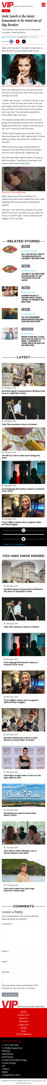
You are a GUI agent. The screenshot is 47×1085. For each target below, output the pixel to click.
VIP (3, 1066)
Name (5, 951)
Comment (7, 924)
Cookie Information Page (14, 1060)
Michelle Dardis (10, 37)
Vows (23, 1028)
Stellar (5, 1072)
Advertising (7, 1054)
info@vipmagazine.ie (13, 1048)
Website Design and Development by (31, 1081)
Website (5, 972)
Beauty (23, 1018)
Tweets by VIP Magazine (14, 544)
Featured (27, 329)
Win (23, 1031)
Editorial (6, 1051)
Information (7, 1057)
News (25, 246)
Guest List (23, 1015)
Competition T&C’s (11, 1075)
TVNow (5, 1069)
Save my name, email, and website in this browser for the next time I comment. (20, 987)
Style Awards (23, 1034)
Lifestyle (23, 1025)
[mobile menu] (43, 4)
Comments (33, 37)
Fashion (23, 1021)
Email (5, 961)
